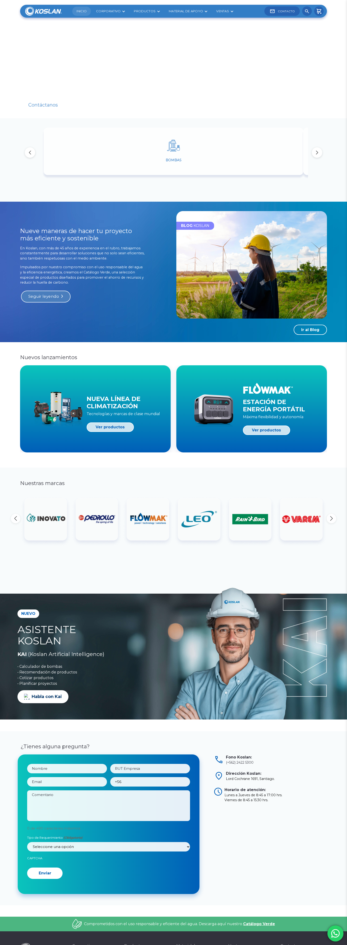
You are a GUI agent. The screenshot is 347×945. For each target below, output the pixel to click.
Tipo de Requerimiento (54, 837)
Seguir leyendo (43, 296)
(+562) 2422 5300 (240, 762)
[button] (317, 152)
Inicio (81, 11)
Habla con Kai (47, 696)
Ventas (222, 11)
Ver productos (110, 427)
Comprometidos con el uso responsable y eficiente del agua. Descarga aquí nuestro (179, 942)
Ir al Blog (310, 330)
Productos (145, 11)
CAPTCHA (34, 858)
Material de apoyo (186, 11)
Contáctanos (43, 99)
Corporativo (108, 11)
